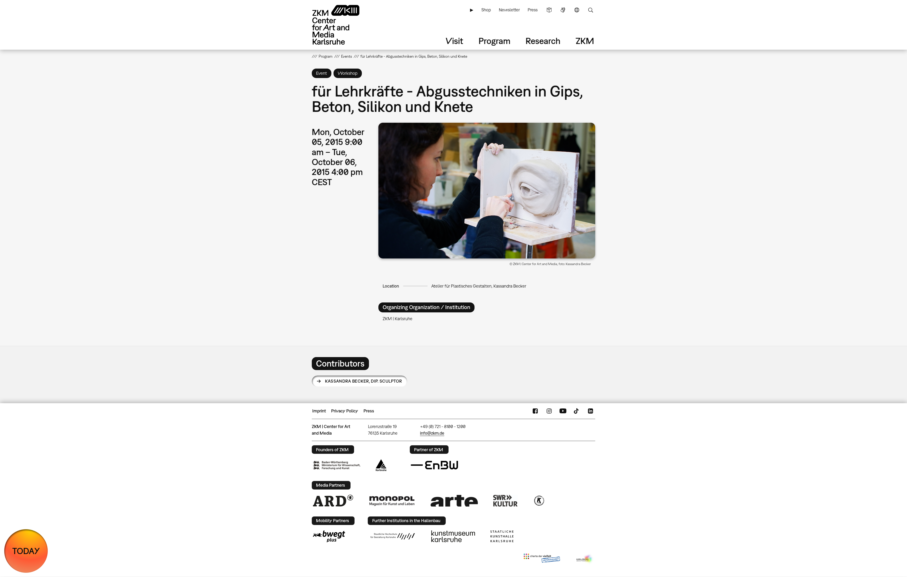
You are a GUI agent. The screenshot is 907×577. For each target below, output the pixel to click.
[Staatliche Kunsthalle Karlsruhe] (501, 536)
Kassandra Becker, (363, 381)
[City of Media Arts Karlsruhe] (584, 559)
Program (494, 41)
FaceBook (535, 411)
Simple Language (549, 10)
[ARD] (333, 501)
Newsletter (509, 9)
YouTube (563, 411)
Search (590, 10)
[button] (486, 190)
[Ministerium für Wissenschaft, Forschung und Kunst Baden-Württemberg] (336, 465)
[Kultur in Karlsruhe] (539, 501)
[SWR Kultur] (505, 501)
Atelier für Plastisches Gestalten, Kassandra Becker (478, 286)
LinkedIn (590, 411)
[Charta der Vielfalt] (541, 559)
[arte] (454, 501)
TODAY (26, 551)
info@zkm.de (432, 433)
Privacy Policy (344, 410)
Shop (486, 9)
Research (543, 41)
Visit (454, 41)
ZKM (585, 41)
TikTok (577, 411)
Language (577, 10)
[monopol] (391, 500)
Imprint (319, 410)
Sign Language (563, 10)
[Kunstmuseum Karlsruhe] (453, 536)
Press (533, 9)
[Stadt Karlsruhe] (381, 465)
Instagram (549, 411)
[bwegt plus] (329, 536)
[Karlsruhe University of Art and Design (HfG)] (392, 536)
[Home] (342, 24)
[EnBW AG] (434, 465)
